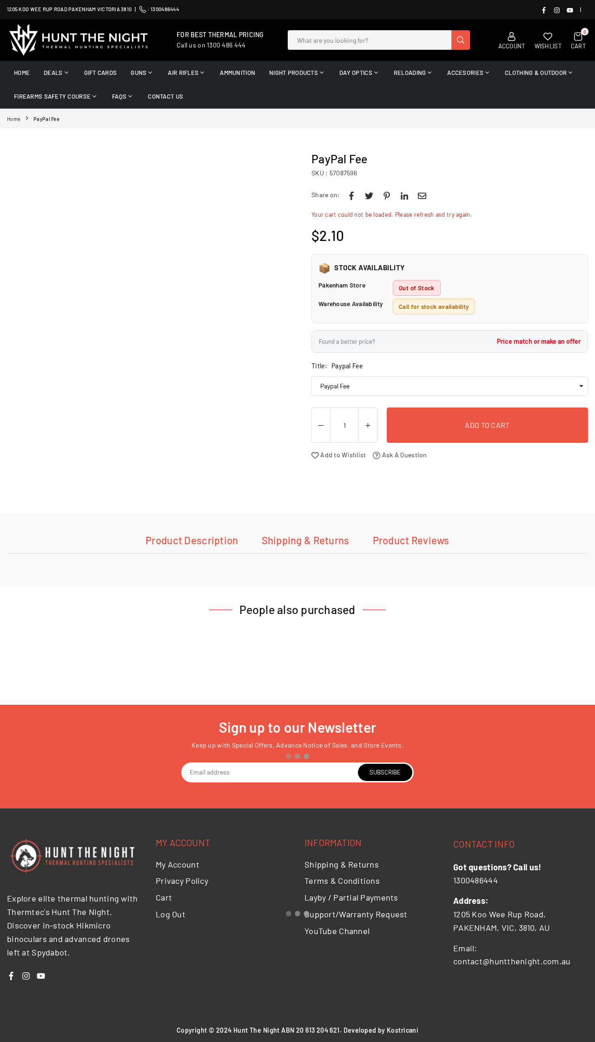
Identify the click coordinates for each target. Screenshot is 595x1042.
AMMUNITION (237, 72)
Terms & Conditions (342, 880)
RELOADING (410, 72)
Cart (164, 897)
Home (13, 119)
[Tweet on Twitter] (369, 195)
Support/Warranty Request (356, 914)
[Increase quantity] (367, 425)
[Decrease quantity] (321, 425)
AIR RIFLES (183, 72)
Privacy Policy (182, 880)
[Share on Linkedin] (404, 195)
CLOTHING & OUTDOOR (536, 72)
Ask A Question (403, 455)
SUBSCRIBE (385, 772)
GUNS (138, 72)
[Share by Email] (422, 195)
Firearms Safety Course (52, 96)
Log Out (170, 914)
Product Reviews (411, 540)
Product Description (191, 540)
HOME (22, 72)
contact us (165, 96)
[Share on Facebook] (351, 195)
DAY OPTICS (355, 72)
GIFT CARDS (100, 72)
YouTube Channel (337, 931)
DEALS (53, 72)
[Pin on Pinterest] (387, 195)
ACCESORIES (465, 72)
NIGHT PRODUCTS (293, 72)
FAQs (119, 96)
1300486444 (165, 9)
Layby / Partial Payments (351, 897)
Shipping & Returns (306, 540)
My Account (177, 864)
